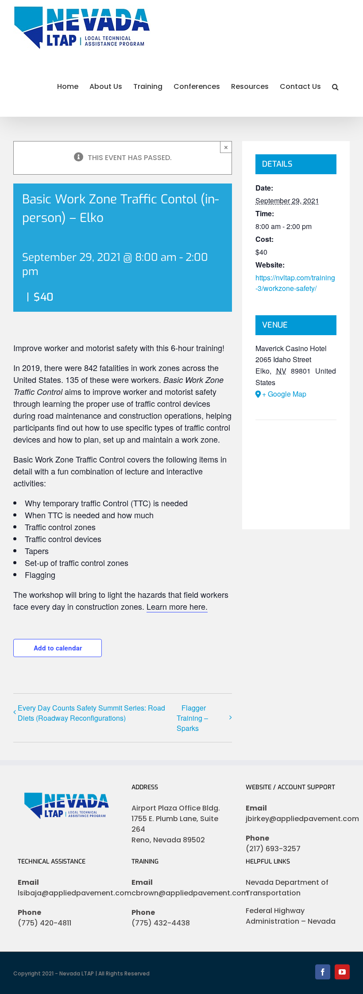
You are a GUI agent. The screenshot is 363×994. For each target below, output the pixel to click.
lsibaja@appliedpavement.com (67, 893)
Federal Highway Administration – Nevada (291, 916)
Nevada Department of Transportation (287, 887)
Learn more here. (177, 606)
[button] (335, 86)
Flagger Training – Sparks (192, 718)
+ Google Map (284, 394)
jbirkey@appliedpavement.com (295, 819)
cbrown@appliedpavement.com (181, 893)
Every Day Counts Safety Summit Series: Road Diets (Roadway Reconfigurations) (91, 713)
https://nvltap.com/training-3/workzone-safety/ (295, 282)
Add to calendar (58, 647)
